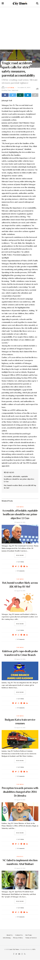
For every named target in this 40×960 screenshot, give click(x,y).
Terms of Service (31, 938)
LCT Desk (11, 87)
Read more (20, 555)
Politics (20, 856)
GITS (33, 949)
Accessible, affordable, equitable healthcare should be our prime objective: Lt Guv (19, 479)
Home (3, 52)
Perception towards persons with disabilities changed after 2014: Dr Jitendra (20, 791)
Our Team (28, 935)
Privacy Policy (18, 938)
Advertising (7, 938)
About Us (9, 935)
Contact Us (19, 935)
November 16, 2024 (24, 87)
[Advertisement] (20, 28)
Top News (10, 52)
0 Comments (21, 571)
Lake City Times (14, 949)
